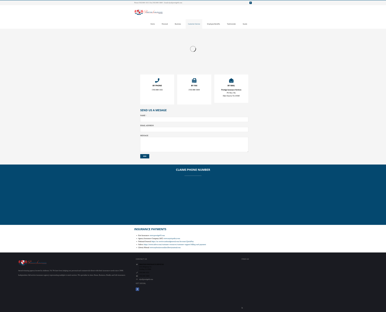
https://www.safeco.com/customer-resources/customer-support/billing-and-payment (175, 244)
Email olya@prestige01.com (173, 3)
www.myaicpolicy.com (172, 238)
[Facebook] (137, 289)
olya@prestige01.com (146, 279)
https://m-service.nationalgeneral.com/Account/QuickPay (172, 241)
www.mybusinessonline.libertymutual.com (165, 247)
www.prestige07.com (157, 235)
